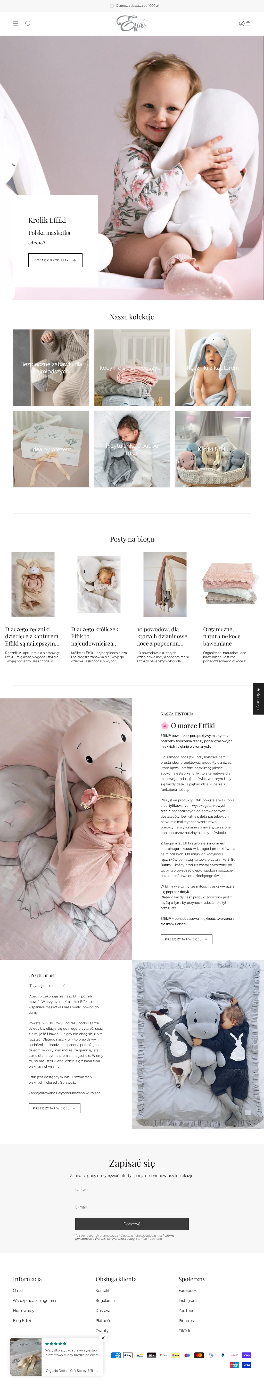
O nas (18, 1290)
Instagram (187, 1300)
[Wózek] (248, 23)
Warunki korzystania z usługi (115, 1238)
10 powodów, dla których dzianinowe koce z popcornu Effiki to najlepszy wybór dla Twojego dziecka (162, 636)
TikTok (184, 1330)
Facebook (187, 1290)
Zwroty (102, 1330)
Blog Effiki (22, 1320)
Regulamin (105, 1300)
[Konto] (242, 23)
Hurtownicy (23, 1310)
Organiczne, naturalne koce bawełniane (222, 636)
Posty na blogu (132, 538)
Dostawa (103, 1310)
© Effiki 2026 (93, 1360)
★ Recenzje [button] (258, 699)
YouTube (186, 1310)
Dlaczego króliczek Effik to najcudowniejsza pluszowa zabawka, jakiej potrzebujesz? (96, 636)
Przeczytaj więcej (183, 939)
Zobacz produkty (51, 260)
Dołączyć (132, 1223)
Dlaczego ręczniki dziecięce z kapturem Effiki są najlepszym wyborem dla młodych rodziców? (31, 636)
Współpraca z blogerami (34, 1300)
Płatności (104, 1320)
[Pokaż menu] (15, 23)
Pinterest (187, 1320)
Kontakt (103, 1290)
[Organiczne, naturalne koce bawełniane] (231, 584)
